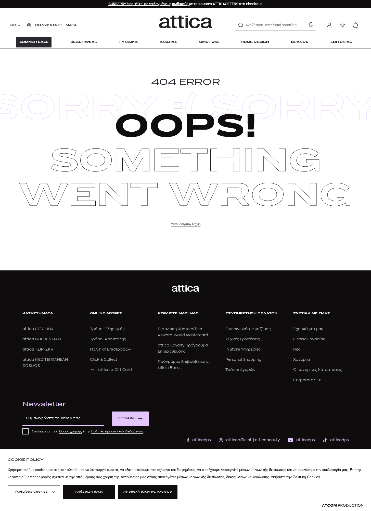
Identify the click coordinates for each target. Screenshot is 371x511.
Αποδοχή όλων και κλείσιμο (147, 492)
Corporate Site (307, 380)
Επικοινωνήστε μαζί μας (248, 329)
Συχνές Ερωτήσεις (242, 339)
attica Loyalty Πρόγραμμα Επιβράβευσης (183, 348)
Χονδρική (302, 360)
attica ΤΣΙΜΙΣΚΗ (37, 349)
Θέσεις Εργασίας (309, 339)
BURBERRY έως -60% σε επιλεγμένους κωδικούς (148, 4)
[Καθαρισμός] (302, 25)
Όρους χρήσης (70, 431)
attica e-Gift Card (115, 370)
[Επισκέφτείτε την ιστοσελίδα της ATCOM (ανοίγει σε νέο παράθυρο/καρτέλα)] (342, 505)
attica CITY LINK (37, 329)
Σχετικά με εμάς (308, 329)
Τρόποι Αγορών (240, 370)
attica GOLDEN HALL (42, 339)
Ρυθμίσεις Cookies (31, 492)
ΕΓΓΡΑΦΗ (127, 418)
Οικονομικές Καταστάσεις (317, 370)
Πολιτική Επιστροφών (110, 349)
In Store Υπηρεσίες (242, 349)
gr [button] (13, 25)
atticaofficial (238, 440)
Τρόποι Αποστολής (108, 339)
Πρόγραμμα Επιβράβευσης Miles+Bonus (183, 365)
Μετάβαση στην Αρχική (185, 224)
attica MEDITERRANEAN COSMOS (45, 363)
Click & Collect (103, 360)
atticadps (201, 440)
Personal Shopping (243, 360)
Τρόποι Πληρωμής (107, 329)
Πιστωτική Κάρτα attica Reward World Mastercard (183, 332)
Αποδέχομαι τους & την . (88, 431)
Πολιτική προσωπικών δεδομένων (117, 431)
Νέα (297, 349)
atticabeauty (266, 440)
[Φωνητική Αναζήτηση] (311, 25)
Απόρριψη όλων (89, 492)
